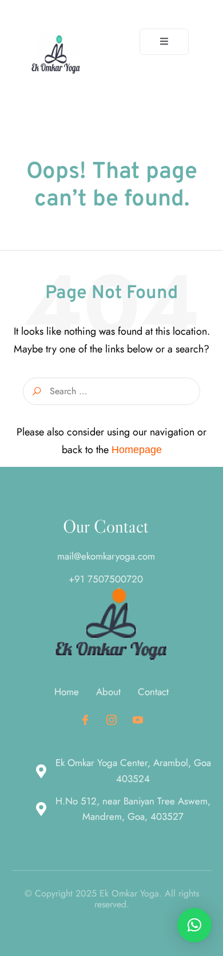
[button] (194, 925)
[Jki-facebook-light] (85, 720)
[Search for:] (111, 391)
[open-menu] (164, 42)
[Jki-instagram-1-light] (111, 720)
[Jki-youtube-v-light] (137, 720)
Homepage (137, 449)
